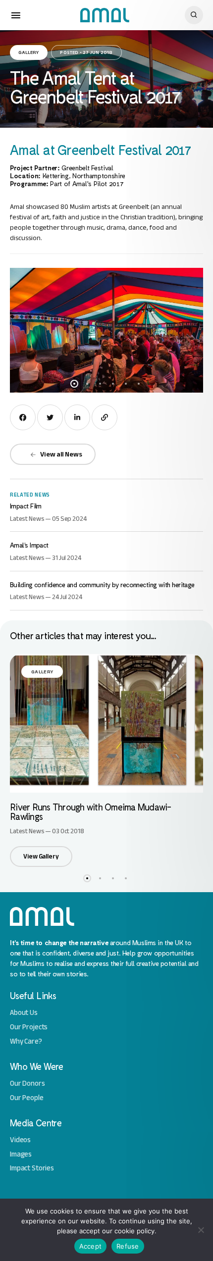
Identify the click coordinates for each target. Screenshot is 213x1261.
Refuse (127, 1246)
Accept (90, 1246)
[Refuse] (201, 1230)
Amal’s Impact (29, 545)
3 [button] (100, 384)
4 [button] (113, 384)
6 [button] (139, 384)
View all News (61, 454)
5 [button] (126, 384)
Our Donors (27, 1083)
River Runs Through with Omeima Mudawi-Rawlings (90, 811)
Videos (20, 1140)
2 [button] (87, 384)
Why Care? (26, 1041)
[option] (106, 330)
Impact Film (26, 506)
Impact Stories (32, 1168)
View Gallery (40, 856)
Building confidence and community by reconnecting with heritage (102, 584)
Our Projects (29, 1027)
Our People (27, 1098)
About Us (24, 1012)
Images (21, 1154)
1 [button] (74, 384)
